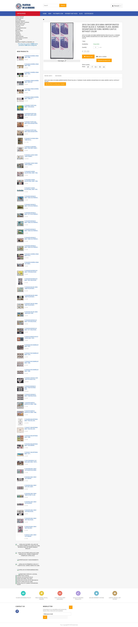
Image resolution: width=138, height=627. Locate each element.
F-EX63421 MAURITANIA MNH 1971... (31, 453)
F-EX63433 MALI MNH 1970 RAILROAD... (30, 510)
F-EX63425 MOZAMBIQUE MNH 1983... (31, 362)
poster (17, 40)
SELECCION (18, 39)
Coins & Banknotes (20, 28)
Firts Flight (18, 19)
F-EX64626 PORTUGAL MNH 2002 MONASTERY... (31, 131)
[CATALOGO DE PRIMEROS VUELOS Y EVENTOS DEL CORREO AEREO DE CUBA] (27, 564)
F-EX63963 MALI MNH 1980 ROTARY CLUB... (30, 494)
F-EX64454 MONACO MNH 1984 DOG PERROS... (31, 230)
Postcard (17, 33)
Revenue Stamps (20, 21)
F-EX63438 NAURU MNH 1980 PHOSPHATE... (31, 296)
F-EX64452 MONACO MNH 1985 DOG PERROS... (31, 246)
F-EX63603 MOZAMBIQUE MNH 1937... (31, 345)
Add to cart (89, 56)
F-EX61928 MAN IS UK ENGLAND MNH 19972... (31, 461)
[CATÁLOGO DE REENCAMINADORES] (27, 570)
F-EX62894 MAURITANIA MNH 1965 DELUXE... (31, 420)
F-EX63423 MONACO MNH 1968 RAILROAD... (31, 395)
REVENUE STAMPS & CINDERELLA (24, 42)
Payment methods (71, 13)
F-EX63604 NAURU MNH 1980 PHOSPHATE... (31, 287)
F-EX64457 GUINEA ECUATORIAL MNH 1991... (31, 188)
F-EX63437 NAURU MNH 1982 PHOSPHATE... (31, 304)
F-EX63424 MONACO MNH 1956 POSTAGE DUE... (30, 388)
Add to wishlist (102, 56)
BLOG (81, 13)
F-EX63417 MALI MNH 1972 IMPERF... (30, 535)
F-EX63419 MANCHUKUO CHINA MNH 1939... (31, 337)
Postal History (19, 18)
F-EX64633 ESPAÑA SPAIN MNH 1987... (32, 64)
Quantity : (84, 47)
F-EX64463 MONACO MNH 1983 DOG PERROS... (31, 197)
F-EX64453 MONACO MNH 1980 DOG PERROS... (31, 238)
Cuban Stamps (19, 16)
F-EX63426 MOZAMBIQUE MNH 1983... (31, 370)
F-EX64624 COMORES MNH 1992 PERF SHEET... (31, 147)
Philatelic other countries (22, 22)
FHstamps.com (58, 13)
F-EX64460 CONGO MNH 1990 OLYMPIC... (31, 164)
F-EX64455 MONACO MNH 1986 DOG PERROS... (31, 221)
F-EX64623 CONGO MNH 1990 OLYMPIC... (31, 155)
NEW (49, 13)
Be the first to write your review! (55, 84)
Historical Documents (21, 37)
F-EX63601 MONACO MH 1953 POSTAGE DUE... (31, 378)
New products (22, 51)
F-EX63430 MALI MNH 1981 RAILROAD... (30, 519)
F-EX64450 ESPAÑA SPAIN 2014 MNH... (32, 263)
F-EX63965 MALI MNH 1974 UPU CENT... (30, 486)
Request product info (104, 60)
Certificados (88, 13)
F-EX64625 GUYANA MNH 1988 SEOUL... (31, 139)
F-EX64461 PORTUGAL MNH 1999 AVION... (31, 106)
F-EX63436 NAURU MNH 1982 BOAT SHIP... (31, 312)
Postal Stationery (20, 23)
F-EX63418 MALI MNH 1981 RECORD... (30, 527)
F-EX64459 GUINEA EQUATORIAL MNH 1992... (31, 172)
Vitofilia (17, 32)
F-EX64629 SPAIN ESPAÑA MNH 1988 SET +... (32, 97)
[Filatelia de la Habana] (27, 9)
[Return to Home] (43, 19)
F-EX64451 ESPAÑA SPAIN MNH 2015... (32, 254)
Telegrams (18, 35)
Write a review (86, 64)
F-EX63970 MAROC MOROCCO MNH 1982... (31, 411)
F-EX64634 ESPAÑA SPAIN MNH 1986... (32, 56)
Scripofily (18, 29)
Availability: (85, 44)
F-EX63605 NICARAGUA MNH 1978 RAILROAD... (31, 271)
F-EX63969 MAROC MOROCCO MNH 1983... (31, 403)
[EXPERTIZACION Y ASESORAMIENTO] (27, 560)
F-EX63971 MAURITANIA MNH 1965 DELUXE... (31, 428)
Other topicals (19, 36)
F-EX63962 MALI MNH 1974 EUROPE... (30, 502)
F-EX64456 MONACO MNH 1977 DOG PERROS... (31, 213)
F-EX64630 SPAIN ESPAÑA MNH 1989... (32, 89)
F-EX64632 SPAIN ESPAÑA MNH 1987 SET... (32, 81)
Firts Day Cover (19, 25)
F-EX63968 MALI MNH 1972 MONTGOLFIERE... (31, 469)
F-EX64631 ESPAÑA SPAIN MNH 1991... (32, 73)
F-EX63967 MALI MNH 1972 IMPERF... (30, 477)
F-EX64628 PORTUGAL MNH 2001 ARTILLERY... (31, 114)
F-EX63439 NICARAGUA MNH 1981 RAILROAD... (31, 279)
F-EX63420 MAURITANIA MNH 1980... (31, 436)
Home (45, 13)
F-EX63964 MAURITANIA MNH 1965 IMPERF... (31, 444)
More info (48, 76)
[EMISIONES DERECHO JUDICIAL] (27, 574)
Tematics (17, 26)
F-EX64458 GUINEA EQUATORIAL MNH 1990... (31, 180)
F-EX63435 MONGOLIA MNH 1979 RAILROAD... (31, 320)
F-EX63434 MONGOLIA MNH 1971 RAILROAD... (31, 329)
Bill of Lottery (19, 30)
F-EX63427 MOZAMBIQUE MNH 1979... (31, 353)
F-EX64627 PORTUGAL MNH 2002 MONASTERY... (31, 122)
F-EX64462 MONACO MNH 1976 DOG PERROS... (31, 205)
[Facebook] (17, 611)
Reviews (58, 76)
